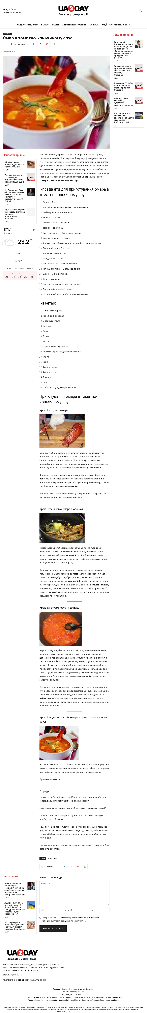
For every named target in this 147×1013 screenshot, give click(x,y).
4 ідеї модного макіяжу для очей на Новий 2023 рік (14, 164)
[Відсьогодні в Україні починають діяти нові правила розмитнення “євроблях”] (31, 212)
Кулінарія (7, 34)
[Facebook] (33, 44)
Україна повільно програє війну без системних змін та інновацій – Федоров (123, 70)
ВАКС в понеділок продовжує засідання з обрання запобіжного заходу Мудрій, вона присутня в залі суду (14, 889)
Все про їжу (52, 858)
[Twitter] (40, 44)
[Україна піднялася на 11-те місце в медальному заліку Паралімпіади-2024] (31, 177)
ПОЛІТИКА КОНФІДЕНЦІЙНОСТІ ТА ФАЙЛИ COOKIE (24, 980)
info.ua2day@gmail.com (12, 975)
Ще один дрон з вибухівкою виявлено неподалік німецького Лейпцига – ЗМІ (124, 117)
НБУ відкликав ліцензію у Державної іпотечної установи (123, 101)
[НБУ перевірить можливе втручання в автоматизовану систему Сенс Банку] (31, 925)
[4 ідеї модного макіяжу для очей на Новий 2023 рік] (31, 164)
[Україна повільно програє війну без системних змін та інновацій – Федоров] (139, 68)
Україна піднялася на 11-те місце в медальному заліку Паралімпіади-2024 (14, 178)
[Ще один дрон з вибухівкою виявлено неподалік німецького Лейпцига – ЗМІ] (139, 115)
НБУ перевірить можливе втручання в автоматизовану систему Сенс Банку (14, 925)
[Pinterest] (47, 44)
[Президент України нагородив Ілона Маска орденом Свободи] (139, 85)
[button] (140, 10)
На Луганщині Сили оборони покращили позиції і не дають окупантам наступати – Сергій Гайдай (14, 195)
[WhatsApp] (53, 44)
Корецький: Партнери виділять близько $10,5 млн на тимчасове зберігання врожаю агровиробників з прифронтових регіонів (123, 50)
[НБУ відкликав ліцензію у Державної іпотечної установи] (139, 100)
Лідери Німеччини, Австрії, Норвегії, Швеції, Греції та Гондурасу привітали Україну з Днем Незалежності (14, 908)
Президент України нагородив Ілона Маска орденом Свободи (123, 86)
